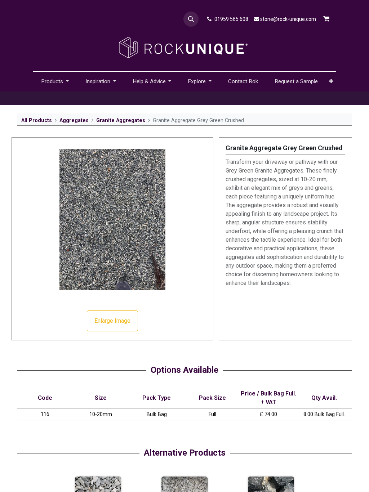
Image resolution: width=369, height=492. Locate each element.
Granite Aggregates (120, 120)
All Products (36, 120)
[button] (191, 19)
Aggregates (74, 120)
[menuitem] (243, 82)
